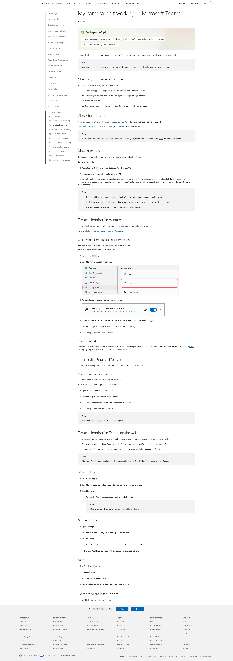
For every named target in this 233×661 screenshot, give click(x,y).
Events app (52, 77)
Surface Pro (22, 621)
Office (68, 3)
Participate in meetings (57, 36)
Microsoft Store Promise (60, 644)
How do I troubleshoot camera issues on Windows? (101, 39)
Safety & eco (173, 656)
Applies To (83, 21)
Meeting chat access (57, 151)
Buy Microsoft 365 (132, 3)
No (137, 609)
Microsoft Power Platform (123, 637)
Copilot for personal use (26, 641)
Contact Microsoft (132, 656)
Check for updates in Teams (89, 126)
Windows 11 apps (24, 648)
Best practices (53, 106)
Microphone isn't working (60, 129)
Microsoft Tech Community (158, 637)
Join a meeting (54, 19)
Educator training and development (96, 641)
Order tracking (57, 637)
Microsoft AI (120, 621)
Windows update (110, 121)
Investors (185, 637)
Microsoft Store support (60, 629)
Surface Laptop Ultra (25, 629)
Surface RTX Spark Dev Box (27, 633)
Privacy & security (55, 65)
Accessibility (186, 644)
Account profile (57, 621)
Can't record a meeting (58, 138)
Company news (187, 629)
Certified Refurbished (59, 641)
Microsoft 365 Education (93, 633)
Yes (122, 609)
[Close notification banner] (190, 32)
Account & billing (102, 3)
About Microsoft (187, 625)
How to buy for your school (93, 637)
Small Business (120, 648)
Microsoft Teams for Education (95, 629)
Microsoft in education (92, 621)
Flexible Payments (58, 648)
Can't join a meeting (57, 116)
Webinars (52, 83)
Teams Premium (54, 71)
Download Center (58, 625)
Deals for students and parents (95, 644)
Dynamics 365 (120, 629)
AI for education (90, 648)
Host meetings (54, 48)
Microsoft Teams (121, 641)
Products (77, 3)
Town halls (52, 89)
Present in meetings (56, 42)
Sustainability (187, 648)
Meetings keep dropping (59, 120)
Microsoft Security (121, 625)
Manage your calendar (57, 30)
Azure (152, 621)
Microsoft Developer (156, 625)
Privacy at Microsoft (188, 633)
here (110, 67)
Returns (55, 633)
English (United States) (30, 655)
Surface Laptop (23, 625)
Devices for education (92, 625)
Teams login (53, 13)
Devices (88, 3)
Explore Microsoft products (27, 644)
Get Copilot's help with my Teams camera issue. (100, 45)
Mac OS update (126, 121)
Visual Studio (154, 648)
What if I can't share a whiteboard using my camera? (144, 39)
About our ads (193, 656)
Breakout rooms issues (58, 155)
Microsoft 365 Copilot (122, 644)
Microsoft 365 (57, 3)
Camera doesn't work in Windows (108, 230)
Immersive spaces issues (59, 160)
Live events (52, 100)
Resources (115, 3)
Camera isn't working (58, 125)
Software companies (156, 644)
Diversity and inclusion (189, 641)
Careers (185, 621)
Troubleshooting (55, 112)
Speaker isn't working (58, 133)
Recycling (182, 656)
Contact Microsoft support (102, 600)
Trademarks (162, 656)
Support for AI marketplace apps (159, 633)
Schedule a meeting (56, 25)
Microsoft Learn (155, 629)
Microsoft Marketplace (157, 641)
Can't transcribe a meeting (60, 142)
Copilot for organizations (26, 637)
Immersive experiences (57, 94)
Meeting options (54, 54)
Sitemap (121, 656)
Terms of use (152, 656)
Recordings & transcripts (58, 60)
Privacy (143, 656)
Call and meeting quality (59, 146)
